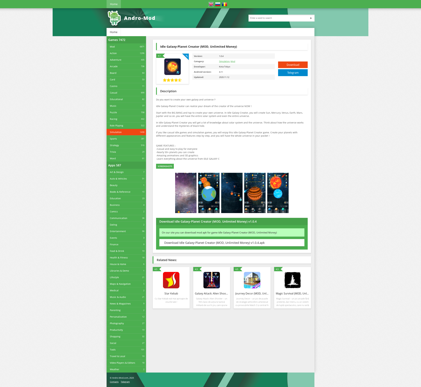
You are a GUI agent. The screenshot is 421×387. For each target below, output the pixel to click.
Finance (114, 244)
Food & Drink (117, 251)
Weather (114, 369)
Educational (116, 99)
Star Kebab (171, 293)
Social (113, 343)
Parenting (115, 310)
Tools (113, 349)
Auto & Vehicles (118, 178)
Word (113, 158)
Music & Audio (118, 297)
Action (113, 53)
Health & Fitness (119, 257)
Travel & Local (117, 356)
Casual (113, 92)
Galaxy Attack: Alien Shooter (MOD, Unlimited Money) (211, 293)
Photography (117, 323)
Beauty (113, 185)
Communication (118, 218)
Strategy (114, 145)
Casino (113, 86)
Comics (114, 211)
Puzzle (113, 112)
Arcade (114, 66)
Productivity (116, 329)
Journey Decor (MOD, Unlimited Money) (252, 293)
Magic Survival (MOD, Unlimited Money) (292, 293)
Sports (113, 138)
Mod (112, 46)
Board (113, 72)
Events (113, 237)
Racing (113, 119)
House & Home (118, 264)
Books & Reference (120, 191)
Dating (113, 224)
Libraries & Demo (119, 270)
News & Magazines (120, 303)
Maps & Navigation (120, 283)
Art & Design (117, 172)
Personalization (118, 316)
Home (114, 4)
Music (113, 105)
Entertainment (118, 231)
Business (115, 204)
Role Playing (116, 125)
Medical (114, 290)
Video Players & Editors (122, 362)
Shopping (115, 336)
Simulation (116, 132)
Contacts (114, 381)
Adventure (115, 59)
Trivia (113, 151)
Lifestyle (114, 277)
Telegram (293, 72)
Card (112, 79)
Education (115, 198)
